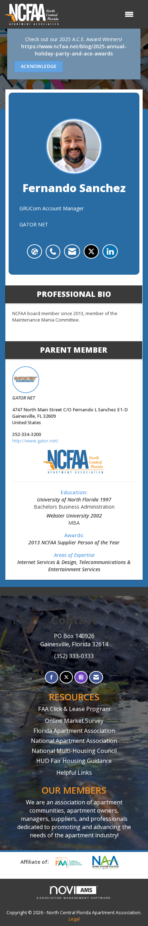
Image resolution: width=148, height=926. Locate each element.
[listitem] (55, 248)
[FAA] (71, 862)
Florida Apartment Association (74, 731)
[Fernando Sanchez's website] (34, 251)
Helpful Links (74, 772)
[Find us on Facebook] (51, 677)
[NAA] (109, 862)
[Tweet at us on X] (66, 677)
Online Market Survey (74, 721)
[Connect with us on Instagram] (81, 677)
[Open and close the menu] (100, 14)
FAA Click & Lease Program (74, 709)
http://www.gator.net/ (35, 441)
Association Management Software (74, 898)
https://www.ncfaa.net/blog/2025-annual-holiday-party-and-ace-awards (73, 50)
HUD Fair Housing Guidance (74, 761)
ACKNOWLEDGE (38, 66)
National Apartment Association (74, 741)
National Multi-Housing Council (74, 751)
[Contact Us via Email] (96, 677)
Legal (74, 919)
